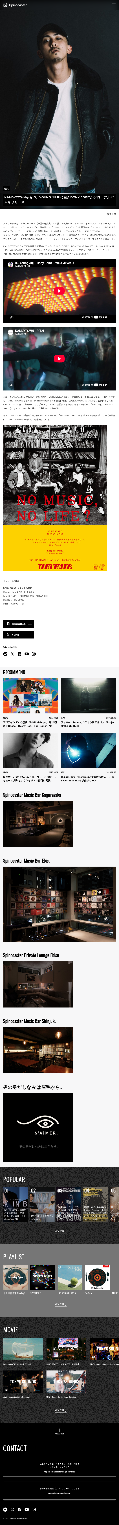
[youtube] (26, 655)
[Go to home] (15, 4)
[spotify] (5, 655)
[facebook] (19, 655)
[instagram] (33, 655)
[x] (12, 655)
